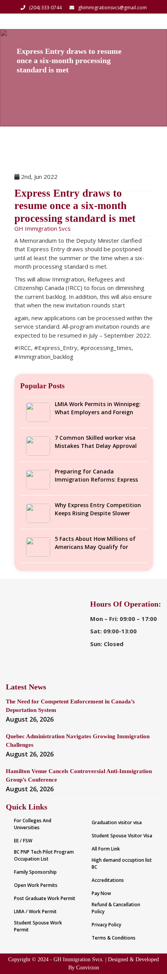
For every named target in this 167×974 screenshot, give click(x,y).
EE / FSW (23, 840)
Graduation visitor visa (117, 822)
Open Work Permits (35, 885)
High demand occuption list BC (122, 863)
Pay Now (101, 893)
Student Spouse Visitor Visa (122, 835)
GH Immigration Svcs (42, 228)
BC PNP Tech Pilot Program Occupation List (44, 855)
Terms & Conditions (114, 938)
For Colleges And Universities (32, 824)
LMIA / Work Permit (35, 911)
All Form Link (106, 848)
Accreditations (108, 880)
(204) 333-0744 (45, 7)
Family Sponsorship (35, 872)
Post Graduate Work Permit (44, 898)
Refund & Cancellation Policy (116, 908)
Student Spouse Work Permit (38, 926)
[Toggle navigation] (150, 21)
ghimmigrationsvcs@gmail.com (112, 7)
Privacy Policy (106, 924)
